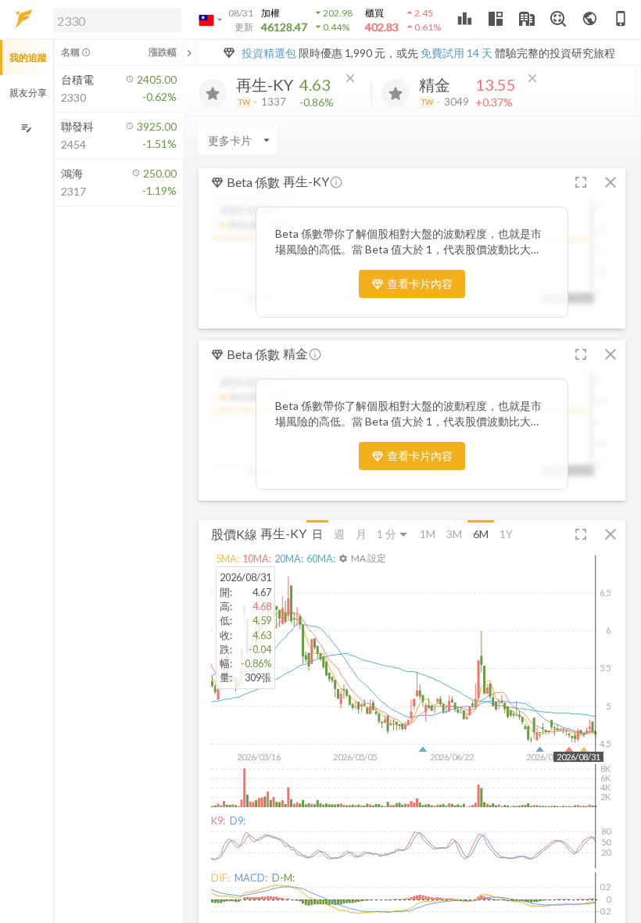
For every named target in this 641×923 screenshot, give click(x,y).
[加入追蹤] (213, 93)
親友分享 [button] (28, 93)
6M (481, 534)
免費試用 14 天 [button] (456, 52)
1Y (506, 534)
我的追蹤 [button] (28, 57)
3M (454, 534)
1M (427, 534)
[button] (114, 19)
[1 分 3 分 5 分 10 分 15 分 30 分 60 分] (393, 534)
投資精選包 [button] (269, 52)
